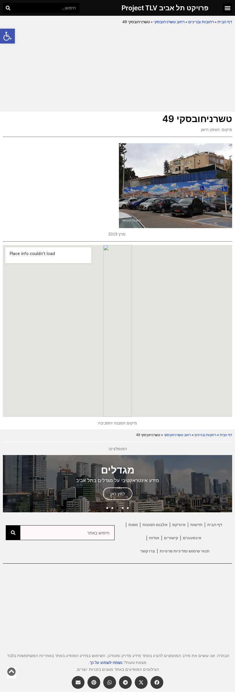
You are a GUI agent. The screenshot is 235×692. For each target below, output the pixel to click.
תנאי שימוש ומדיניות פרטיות (184, 551)
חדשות (196, 524)
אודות (154, 538)
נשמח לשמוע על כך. (105, 662)
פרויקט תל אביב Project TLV (165, 8)
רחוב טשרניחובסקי (169, 21)
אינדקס (179, 524)
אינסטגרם (192, 538)
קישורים (171, 538)
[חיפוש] (8, 8)
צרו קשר (147, 551)
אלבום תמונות (155, 524)
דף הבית (225, 21)
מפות (133, 524)
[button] (7, 36)
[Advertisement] (117, 68)
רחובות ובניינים (201, 21)
